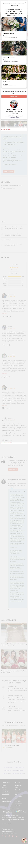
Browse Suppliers (14, 96)
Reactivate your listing (14, 117)
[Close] (26, 2)
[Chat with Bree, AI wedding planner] (24, 840)
